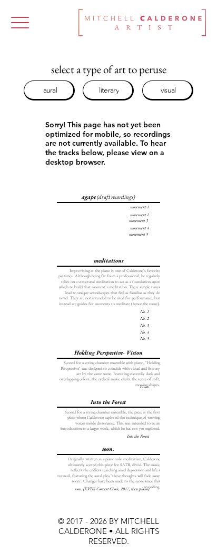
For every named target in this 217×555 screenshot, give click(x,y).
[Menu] (20, 23)
